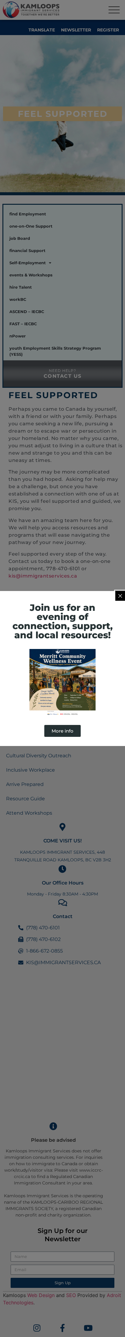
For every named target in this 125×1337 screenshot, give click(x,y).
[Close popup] (120, 596)
